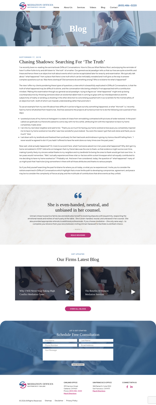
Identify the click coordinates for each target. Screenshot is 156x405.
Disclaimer (59, 400)
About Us (68, 7)
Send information (78, 364)
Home (56, 7)
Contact (114, 7)
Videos (93, 7)
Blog (103, 7)
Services (81, 7)
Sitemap (48, 400)
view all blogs (78, 309)
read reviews (78, 235)
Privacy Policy (71, 400)
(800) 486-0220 (127, 5)
